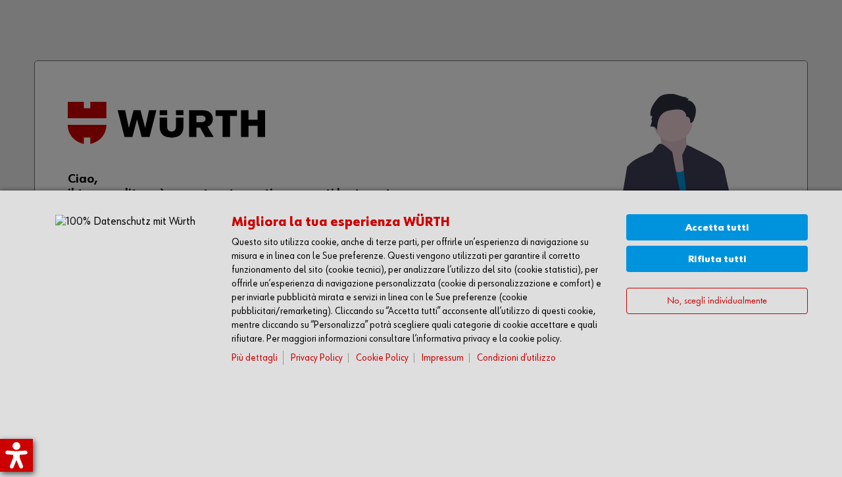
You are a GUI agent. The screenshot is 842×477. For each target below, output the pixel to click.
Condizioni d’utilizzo (516, 358)
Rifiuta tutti (717, 259)
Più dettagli (255, 358)
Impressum (443, 358)
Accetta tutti (717, 228)
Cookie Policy (382, 358)
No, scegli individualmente (717, 301)
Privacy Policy (317, 358)
